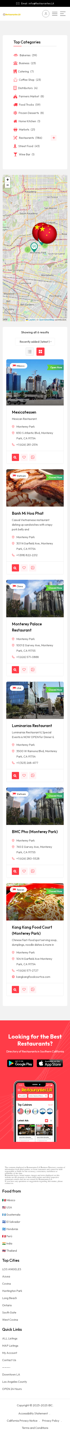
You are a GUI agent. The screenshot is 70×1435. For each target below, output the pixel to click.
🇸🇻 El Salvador (11, 1222)
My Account (9, 1353)
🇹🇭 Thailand (9, 1250)
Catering (26, 71)
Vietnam (21, 475)
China (19, 586)
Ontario (7, 1305)
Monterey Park (25, 426)
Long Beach (9, 1298)
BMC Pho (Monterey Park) (35, 831)
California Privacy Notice (22, 1420)
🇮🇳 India (7, 1243)
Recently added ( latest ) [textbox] (35, 341)
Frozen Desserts (31, 113)
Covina (6, 1283)
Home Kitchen (29, 121)
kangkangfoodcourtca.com (33, 977)
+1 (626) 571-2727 (27, 970)
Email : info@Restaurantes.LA (37, 3)
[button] (34, 247)
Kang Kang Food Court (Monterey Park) (32, 930)
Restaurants (30, 138)
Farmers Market (31, 96)
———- (6, 1367)
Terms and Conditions (35, 1428)
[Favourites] (24, 457)
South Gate (9, 1312)
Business (27, 63)
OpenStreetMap (46, 319)
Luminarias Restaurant (32, 725)
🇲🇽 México (8, 1200)
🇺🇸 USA (7, 1207)
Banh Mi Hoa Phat (28, 513)
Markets (27, 129)
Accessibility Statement (33, 1413)
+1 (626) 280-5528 (27, 858)
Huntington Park (12, 1291)
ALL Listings (9, 1338)
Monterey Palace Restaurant (27, 627)
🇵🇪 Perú (7, 1236)
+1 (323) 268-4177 (27, 763)
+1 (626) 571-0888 (27, 657)
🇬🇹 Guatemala (11, 1214)
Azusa (6, 1276)
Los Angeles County (14, 1381)
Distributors (28, 88)
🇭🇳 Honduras (10, 1229)
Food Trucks (29, 104)
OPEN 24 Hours (12, 1389)
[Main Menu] (62, 13)
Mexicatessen (24, 412)
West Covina (10, 1319)
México (20, 365)
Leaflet (31, 319)
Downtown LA (11, 1374)
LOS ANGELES (11, 1269)
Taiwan (20, 889)
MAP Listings (10, 1345)
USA (18, 688)
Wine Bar (26, 154)
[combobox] (35, 341)
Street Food (29, 146)
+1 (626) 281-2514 (27, 444)
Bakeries (28, 55)
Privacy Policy (50, 1420)
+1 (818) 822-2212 (27, 555)
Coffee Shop (30, 79)
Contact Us (9, 1360)
